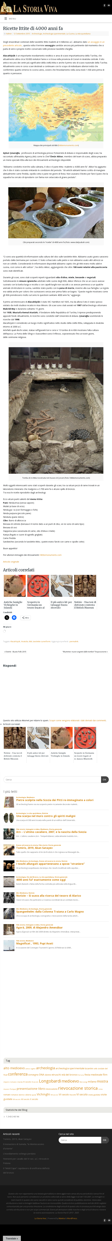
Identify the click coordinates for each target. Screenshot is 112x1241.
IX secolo (35, 1082)
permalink (74, 641)
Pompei (13, 1089)
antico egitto (30, 1068)
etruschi (56, 1074)
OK (103, 779)
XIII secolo (16, 1099)
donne (48, 1074)
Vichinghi (43, 1094)
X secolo (34, 1099)
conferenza (18, 1074)
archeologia (45, 1067)
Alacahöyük (15, 641)
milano (92, 1081)
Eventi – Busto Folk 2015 (15, 651)
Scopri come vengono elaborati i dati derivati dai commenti (77, 720)
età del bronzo (70, 1074)
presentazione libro (31, 1088)
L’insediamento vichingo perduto (19, 1153)
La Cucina (70, 33)
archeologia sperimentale (70, 1068)
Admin (9, 33)
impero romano (10, 1082)
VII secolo (64, 1094)
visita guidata (94, 1094)
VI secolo (82, 1094)
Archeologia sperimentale (54, 33)
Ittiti (30, 641)
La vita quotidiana (82, 33)
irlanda (20, 1082)
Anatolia (24, 641)
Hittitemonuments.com (51, 555)
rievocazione (52, 1088)
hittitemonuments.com (68, 145)
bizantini (89, 1068)
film (105, 1074)
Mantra (62, 1218)
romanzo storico (18, 1095)
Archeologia (37, 33)
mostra (102, 1081)
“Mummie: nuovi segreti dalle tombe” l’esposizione (85, 651)
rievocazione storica (78, 1088)
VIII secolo (54, 1095)
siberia (28, 1094)
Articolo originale (11, 561)
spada (34, 1095)
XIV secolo (25, 1099)
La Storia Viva (40, 1218)
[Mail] (108, 6)
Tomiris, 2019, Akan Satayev (17, 1139)
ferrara (81, 1075)
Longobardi (50, 1081)
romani (7, 1094)
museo (6, 1089)
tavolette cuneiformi (41, 641)
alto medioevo (14, 1068)
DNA (41, 1074)
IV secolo (27, 1082)
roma (100, 1089)
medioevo (70, 1081)
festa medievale (93, 1074)
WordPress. (72, 1218)
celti (95, 1068)
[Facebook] (104, 6)
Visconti (72, 1095)
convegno (33, 1074)
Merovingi (83, 1082)
